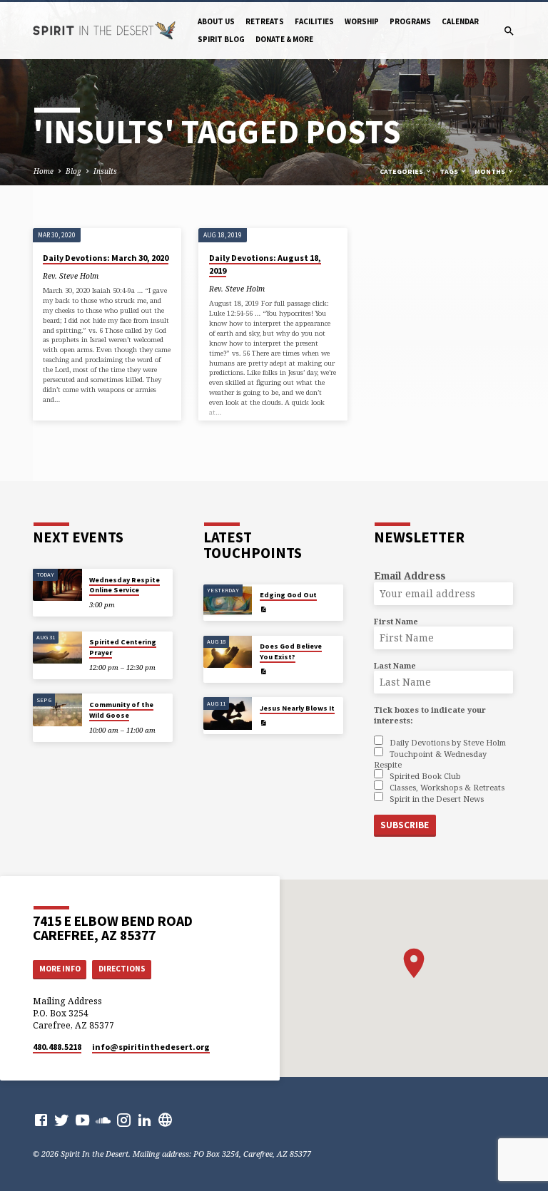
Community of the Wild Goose (121, 709)
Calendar (460, 21)
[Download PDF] (263, 609)
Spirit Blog (221, 39)
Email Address (409, 575)
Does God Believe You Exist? (291, 651)
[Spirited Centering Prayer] (57, 647)
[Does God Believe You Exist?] (228, 652)
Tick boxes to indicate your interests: (430, 715)
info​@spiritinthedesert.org (151, 1046)
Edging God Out (288, 594)
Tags (450, 171)
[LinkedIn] (144, 1119)
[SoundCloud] (103, 1119)
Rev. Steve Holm (70, 276)
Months (491, 171)
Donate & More (284, 39)
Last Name (395, 665)
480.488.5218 (57, 1046)
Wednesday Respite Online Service (124, 584)
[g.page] (165, 1119)
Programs (410, 21)
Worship (362, 21)
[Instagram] (124, 1119)
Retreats (264, 21)
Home (44, 171)
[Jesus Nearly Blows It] (228, 713)
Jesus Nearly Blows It (297, 708)
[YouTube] (82, 1119)
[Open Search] (509, 31)
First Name (396, 621)
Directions (122, 969)
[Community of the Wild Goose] (57, 710)
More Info (60, 969)
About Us (216, 21)
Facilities (314, 21)
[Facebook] (41, 1119)
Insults (105, 171)
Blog (73, 171)
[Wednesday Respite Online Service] (57, 585)
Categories (402, 171)
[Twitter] (62, 1119)
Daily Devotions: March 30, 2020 (105, 257)
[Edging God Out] (228, 600)
